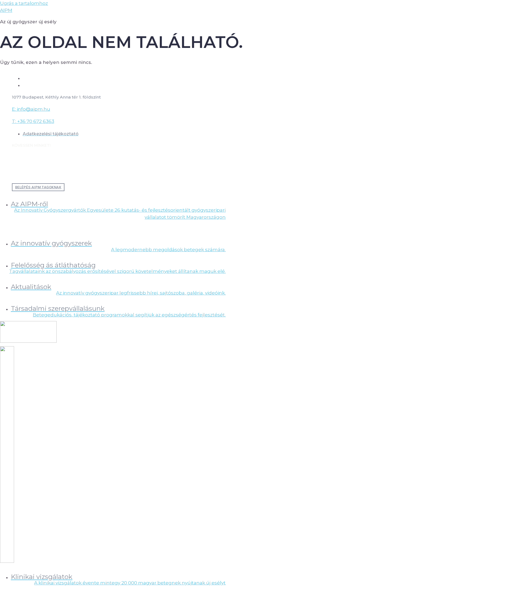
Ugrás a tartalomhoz (24, 3)
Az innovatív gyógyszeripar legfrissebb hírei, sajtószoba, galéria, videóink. (141, 293)
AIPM (6, 10)
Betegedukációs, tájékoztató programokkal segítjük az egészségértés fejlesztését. (129, 315)
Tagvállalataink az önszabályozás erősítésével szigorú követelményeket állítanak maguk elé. (117, 271)
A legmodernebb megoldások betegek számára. (168, 249)
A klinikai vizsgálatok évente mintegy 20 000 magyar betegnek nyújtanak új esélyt (130, 583)
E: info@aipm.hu (31, 109)
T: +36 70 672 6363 (33, 121)
